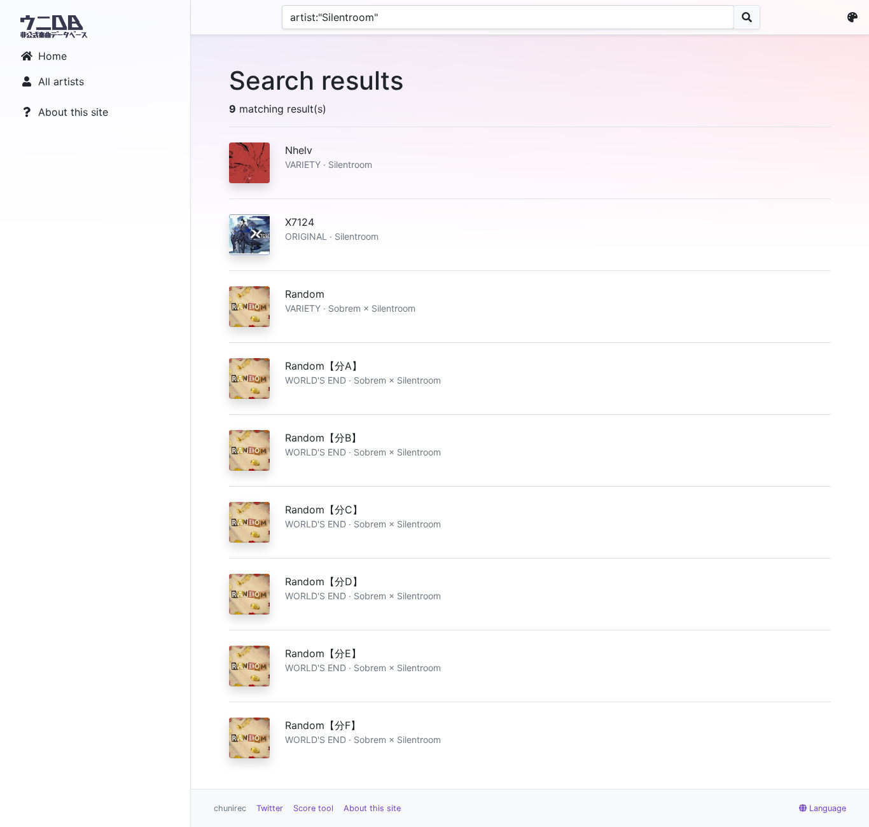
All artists (61, 81)
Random (304, 294)
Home (52, 56)
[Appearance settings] (855, 17)
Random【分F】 (323, 725)
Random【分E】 (323, 653)
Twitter (269, 808)
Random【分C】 (324, 509)
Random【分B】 (323, 437)
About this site (73, 112)
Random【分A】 (323, 365)
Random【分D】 (324, 581)
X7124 (299, 222)
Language (827, 808)
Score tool (313, 808)
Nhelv (298, 150)
